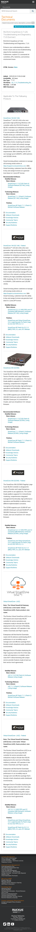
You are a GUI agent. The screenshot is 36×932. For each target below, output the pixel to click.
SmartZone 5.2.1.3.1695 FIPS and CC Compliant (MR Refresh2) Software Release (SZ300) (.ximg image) (20, 531)
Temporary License (6, 862)
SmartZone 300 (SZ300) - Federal (14, 481)
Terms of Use (7, 928)
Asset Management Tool (7, 866)
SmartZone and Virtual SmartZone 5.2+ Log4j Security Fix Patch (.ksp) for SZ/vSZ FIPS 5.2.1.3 (19, 322)
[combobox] (15, 11)
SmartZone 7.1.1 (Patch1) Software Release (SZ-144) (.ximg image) (19, 197)
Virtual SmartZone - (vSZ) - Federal (14, 735)
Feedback (4, 903)
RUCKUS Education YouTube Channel (11, 896)
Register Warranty (6, 880)
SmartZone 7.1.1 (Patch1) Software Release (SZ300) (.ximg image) (19, 432)
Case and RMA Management (9, 870)
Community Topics (12, 220)
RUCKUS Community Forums (9, 893)
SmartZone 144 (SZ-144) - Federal (14, 245)
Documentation (11, 212)
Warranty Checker (6, 881)
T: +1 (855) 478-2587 (18, 920)
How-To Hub (4, 892)
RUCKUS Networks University (9, 897)
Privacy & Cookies (16, 928)
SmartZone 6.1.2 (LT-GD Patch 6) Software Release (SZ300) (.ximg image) (18, 420)
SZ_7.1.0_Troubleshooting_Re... (22, 82)
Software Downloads (12, 215)
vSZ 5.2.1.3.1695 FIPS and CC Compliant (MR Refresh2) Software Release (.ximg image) (19, 811)
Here (15, 67)
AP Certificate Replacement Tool (10, 867)
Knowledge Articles (12, 217)
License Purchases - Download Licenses (12, 860)
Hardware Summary (6, 869)
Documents (6, 7)
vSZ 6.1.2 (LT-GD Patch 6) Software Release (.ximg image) (19, 676)
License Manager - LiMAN (8, 859)
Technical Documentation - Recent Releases (13, 891)
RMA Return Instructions (7, 884)
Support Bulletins (11, 225)
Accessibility (24, 928)
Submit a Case (5, 874)
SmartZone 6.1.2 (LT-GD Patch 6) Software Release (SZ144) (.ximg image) (18, 185)
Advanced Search (6, 888)
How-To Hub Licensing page (9, 858)
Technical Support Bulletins (8, 895)
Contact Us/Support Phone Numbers (11, 902)
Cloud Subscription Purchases (9, 875)
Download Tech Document (25, 26)
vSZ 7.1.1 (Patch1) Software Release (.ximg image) (20, 687)
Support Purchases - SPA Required (10, 871)
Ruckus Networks (18, 916)
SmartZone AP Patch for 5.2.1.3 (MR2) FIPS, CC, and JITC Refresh (19, 328)
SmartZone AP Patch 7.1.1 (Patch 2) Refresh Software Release (19, 206)
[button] (33, 11)
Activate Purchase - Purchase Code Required (13, 873)
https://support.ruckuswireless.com (14, 166)
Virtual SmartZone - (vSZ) (11, 601)
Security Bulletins (11, 222)
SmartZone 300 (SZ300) (11, 368)
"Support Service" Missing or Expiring (11, 882)
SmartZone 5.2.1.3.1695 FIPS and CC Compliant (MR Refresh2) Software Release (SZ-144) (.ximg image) (20, 311)
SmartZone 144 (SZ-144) (11, 118)
